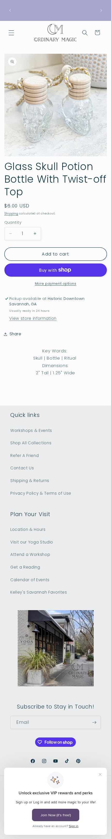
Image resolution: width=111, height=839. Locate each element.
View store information (33, 318)
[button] (11, 32)
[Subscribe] (94, 722)
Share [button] (15, 334)
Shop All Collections (30, 443)
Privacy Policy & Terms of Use (40, 493)
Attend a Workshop (30, 554)
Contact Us (22, 468)
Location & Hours (28, 529)
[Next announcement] (101, 10)
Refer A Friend (24, 455)
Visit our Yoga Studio (31, 542)
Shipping (11, 213)
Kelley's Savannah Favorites (38, 592)
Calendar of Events (30, 579)
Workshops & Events (31, 430)
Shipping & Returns (29, 480)
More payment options (55, 283)
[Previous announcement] (10, 10)
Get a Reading (25, 567)
